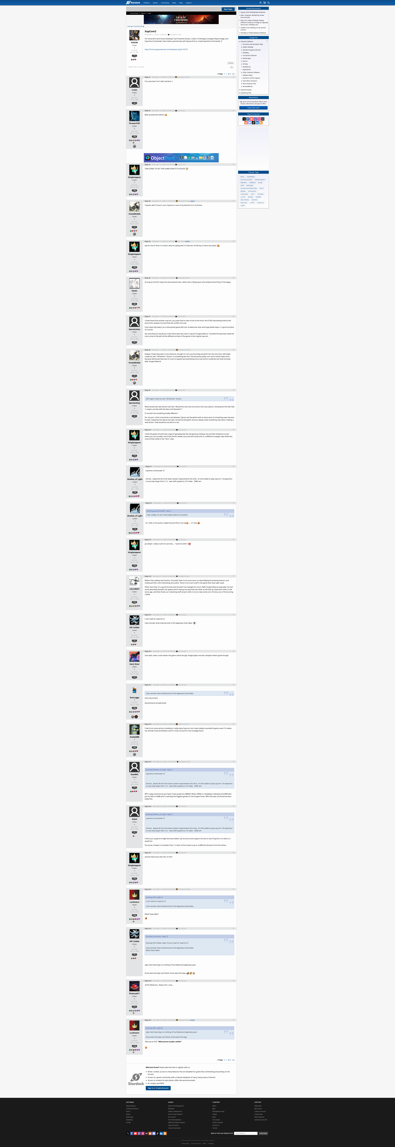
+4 (134, 641)
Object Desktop (131, 1106)
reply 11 (170, 770)
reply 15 (160, 897)
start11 (253, 194)
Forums (214, 1128)
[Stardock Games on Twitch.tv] (255, 119)
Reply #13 (148, 540)
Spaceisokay (134, 329)
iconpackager (244, 194)
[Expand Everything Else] (239, 92)
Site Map (210, 1143)
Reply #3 (147, 164)
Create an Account (260, 1111)
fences (242, 177)
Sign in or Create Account (158, 1088)
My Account (258, 1109)
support (242, 205)
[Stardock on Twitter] (244, 119)
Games (155, 3)
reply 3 (168, 511)
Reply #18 (148, 724)
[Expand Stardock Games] (239, 89)
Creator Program (217, 1122)
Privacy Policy (185, 1143)
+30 (134, 136)
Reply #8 (147, 350)
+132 (134, 915)
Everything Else (138, 26)
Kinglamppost (134, 177)
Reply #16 (148, 651)
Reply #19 (148, 762)
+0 (134, 103)
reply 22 (165, 936)
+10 (134, 190)
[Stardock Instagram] (259, 119)
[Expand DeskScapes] (241, 58)
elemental (254, 200)
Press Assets (216, 1120)
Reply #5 (147, 241)
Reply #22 (148, 889)
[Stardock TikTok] (253, 123)
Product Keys (258, 1114)
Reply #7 (147, 316)
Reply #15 (148, 615)
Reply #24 (148, 981)
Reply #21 (148, 853)
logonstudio (243, 203)
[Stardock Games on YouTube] (251, 119)
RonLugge (134, 697)
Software (146, 3)
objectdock (243, 182)
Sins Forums (181, 111)
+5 (134, 227)
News (174, 3)
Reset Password (259, 1117)
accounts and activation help (248, 188)
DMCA (204, 1143)
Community (165, 3)
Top (233, 77)
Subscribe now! (253, 108)
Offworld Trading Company (176, 1122)
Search (143, 13)
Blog (181, 3)
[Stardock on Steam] (263, 119)
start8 (242, 185)
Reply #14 (148, 576)
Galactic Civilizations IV (175, 1111)
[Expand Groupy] (241, 64)
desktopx (243, 191)
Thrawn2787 (134, 123)
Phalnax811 (134, 993)
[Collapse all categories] (267, 41)
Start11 (128, 1111)
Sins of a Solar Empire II (175, 1114)
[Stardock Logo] (132, 2)
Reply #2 (147, 111)
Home (129, 26)
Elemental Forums (183, 77)
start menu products (246, 179)
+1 (134, 832)
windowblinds (251, 177)
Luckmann (134, 902)
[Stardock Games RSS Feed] (261, 123)
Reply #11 (149, 466)
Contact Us (215, 1125)
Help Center (258, 1106)
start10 (261, 188)
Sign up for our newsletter (222, 1133)
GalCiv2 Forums (183, 724)
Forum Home (134, 13)
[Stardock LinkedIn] (257, 123)
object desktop (244, 200)
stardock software (260, 179)
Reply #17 (148, 685)
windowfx (258, 197)
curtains (252, 203)
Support (189, 3)
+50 (134, 708)
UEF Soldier (134, 627)
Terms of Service (196, 1143)
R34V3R (134, 42)
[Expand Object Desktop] (241, 47)
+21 (134, 1007)
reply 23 (160, 1028)
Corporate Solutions (132, 1109)
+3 (134, 56)
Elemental (171, 1109)
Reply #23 (148, 928)
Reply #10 (148, 430)
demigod (250, 197)
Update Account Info (260, 1120)
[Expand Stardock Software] (239, 41)
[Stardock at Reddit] (246, 123)
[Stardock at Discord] (250, 123)
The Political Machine (174, 1120)
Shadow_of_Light (134, 479)
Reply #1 (147, 77)
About (214, 1106)
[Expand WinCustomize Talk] (241, 83)
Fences (128, 1114)
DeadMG (134, 774)
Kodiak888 (134, 737)
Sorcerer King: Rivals (174, 1128)
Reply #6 (147, 278)
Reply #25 (148, 1020)
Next (229, 74)
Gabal (134, 819)
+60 (134, 304)
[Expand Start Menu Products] (241, 81)
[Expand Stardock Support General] (241, 50)
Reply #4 (147, 201)
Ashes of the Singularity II (176, 1106)
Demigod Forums (175, 35)
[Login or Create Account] (261, 3)
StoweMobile (134, 214)
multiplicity (252, 182)
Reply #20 (148, 806)
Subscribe (263, 1133)
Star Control (172, 1117)
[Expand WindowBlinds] (241, 86)
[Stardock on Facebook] (248, 119)
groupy (260, 182)
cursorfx (242, 197)
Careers (214, 1114)
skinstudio (260, 194)
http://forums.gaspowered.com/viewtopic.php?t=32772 (166, 49)
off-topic (230, 63)
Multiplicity (129, 1120)
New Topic (228, 9)
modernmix (260, 203)
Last (233, 74)
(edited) (192, 201)
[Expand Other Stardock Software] (241, 72)
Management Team (218, 1111)
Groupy (128, 1122)
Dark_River (134, 664)
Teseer (134, 290)
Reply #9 (147, 390)
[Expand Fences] (241, 61)
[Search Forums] (268, 3)
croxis (134, 90)
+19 (134, 602)
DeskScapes (129, 1117)
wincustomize (252, 191)
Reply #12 (149, 503)
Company (216, 1102)
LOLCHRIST (134, 589)
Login (149, 13)
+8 (135, 492)
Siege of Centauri (173, 1125)
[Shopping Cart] (264, 3)
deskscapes (250, 185)
